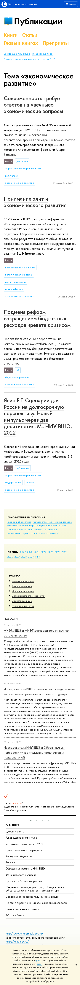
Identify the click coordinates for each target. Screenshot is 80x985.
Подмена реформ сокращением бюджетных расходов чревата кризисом (37, 318)
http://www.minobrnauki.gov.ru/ (24, 933)
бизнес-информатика (19, 521)
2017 (31, 556)
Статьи (29, 35)
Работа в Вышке (15, 915)
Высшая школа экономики (22, 4)
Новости (11, 619)
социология (38, 533)
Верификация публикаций (17, 53)
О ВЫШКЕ (13, 825)
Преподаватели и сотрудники (24, 850)
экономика (52, 533)
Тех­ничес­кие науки (22, 585)
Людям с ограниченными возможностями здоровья (37, 903)
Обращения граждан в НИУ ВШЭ (25, 868)
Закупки (10, 862)
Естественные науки (23, 580)
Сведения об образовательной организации (32, 896)
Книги (11, 35)
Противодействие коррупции (24, 881)
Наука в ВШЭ (48, 59)
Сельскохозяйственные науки (28, 595)
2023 (50, 552)
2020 (10, 556)
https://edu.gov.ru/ (17, 941)
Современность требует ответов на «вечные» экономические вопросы (33, 105)
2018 (24, 556)
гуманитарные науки (33, 525)
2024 (43, 552)
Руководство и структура (21, 837)
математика (50, 529)
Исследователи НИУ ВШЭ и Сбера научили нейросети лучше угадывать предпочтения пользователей (34, 752)
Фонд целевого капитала (21, 875)
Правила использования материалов (21, 59)
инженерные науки (56, 525)
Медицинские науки (23, 591)
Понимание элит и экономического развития (35, 202)
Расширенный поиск (42, 53)
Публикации (38, 21)
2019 (17, 556)
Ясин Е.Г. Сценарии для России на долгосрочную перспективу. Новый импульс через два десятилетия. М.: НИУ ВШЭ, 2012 (38, 416)
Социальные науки (22, 600)
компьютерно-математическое (24, 529)
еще (37, 556)
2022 (57, 552)
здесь (38, 960)
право (26, 533)
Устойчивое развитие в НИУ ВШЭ (26, 844)
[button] (31, 820)
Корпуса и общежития (19, 856)
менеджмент (14, 533)
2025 (36, 552)
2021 (64, 552)
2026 (29, 552)
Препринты (56, 43)
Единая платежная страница (22, 909)
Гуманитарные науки (23, 605)
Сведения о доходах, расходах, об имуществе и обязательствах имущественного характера (35, 888)
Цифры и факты (15, 831)
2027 (23, 552)
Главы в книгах (21, 43)
